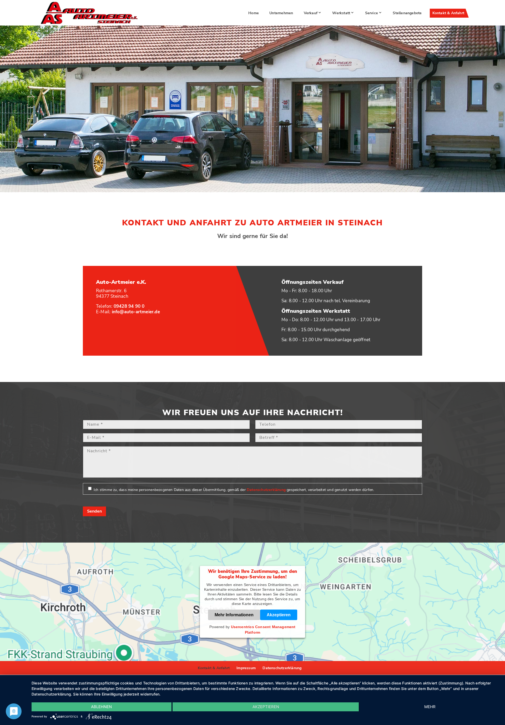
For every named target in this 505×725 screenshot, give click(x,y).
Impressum (246, 668)
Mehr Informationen (234, 614)
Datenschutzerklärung (266, 489)
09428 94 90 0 (129, 306)
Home (253, 13)
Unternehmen (281, 13)
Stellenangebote (407, 13)
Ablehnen (101, 706)
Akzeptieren (279, 614)
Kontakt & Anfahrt (448, 13)
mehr (430, 706)
